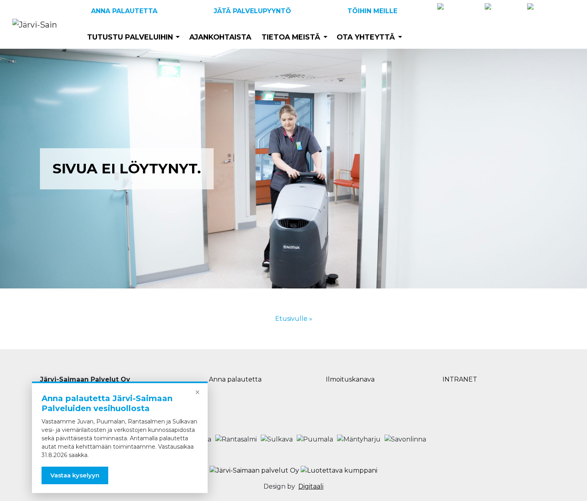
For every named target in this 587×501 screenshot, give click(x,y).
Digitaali (310, 486)
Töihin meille (372, 11)
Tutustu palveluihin (130, 37)
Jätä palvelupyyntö (252, 11)
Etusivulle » (293, 318)
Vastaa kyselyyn (74, 475)
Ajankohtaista (220, 37)
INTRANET (459, 379)
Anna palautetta (124, 11)
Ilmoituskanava (350, 379)
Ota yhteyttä (366, 37)
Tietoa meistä (291, 37)
